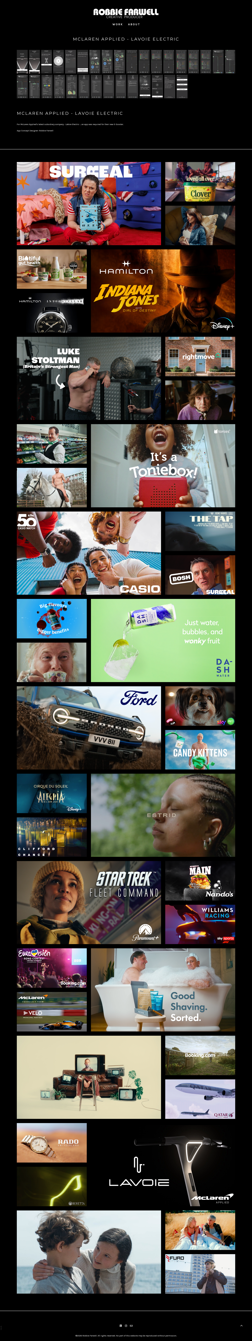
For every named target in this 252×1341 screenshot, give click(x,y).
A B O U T (134, 24)
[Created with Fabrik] (1, 1328)
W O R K (117, 24)
